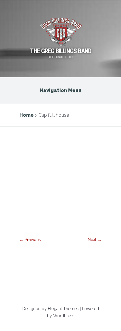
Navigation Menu (61, 90)
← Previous (30, 239)
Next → (95, 239)
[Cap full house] (60, 229)
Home (26, 115)
